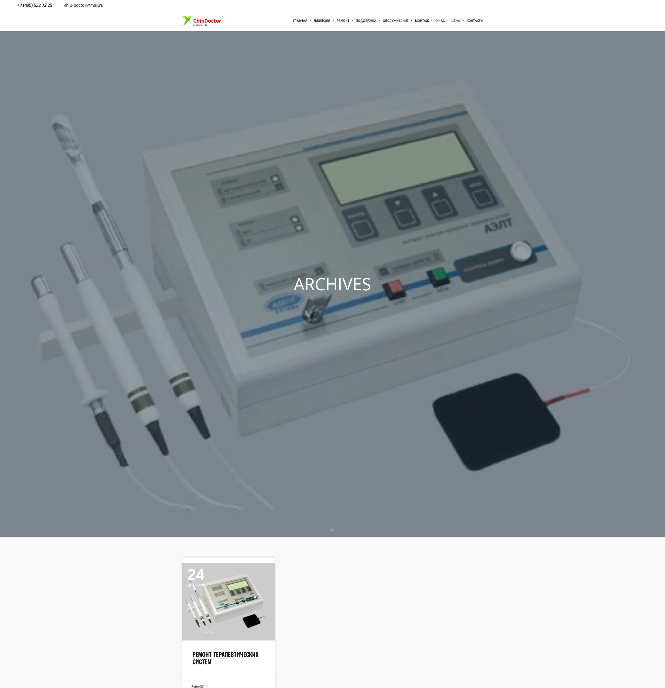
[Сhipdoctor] (202, 20)
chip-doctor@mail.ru (83, 5)
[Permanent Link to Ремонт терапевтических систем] (228, 601)
